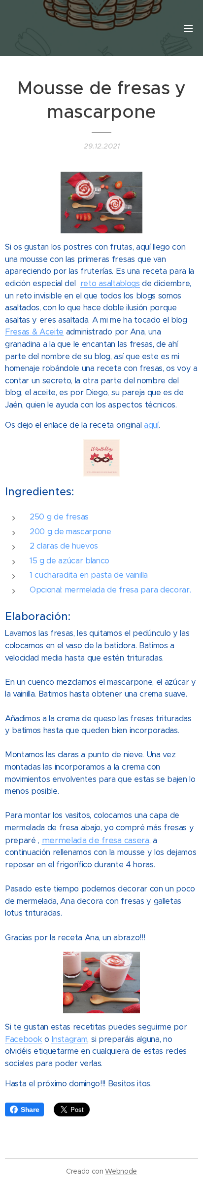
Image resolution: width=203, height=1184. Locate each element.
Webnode (121, 1171)
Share (30, 1109)
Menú (188, 28)
